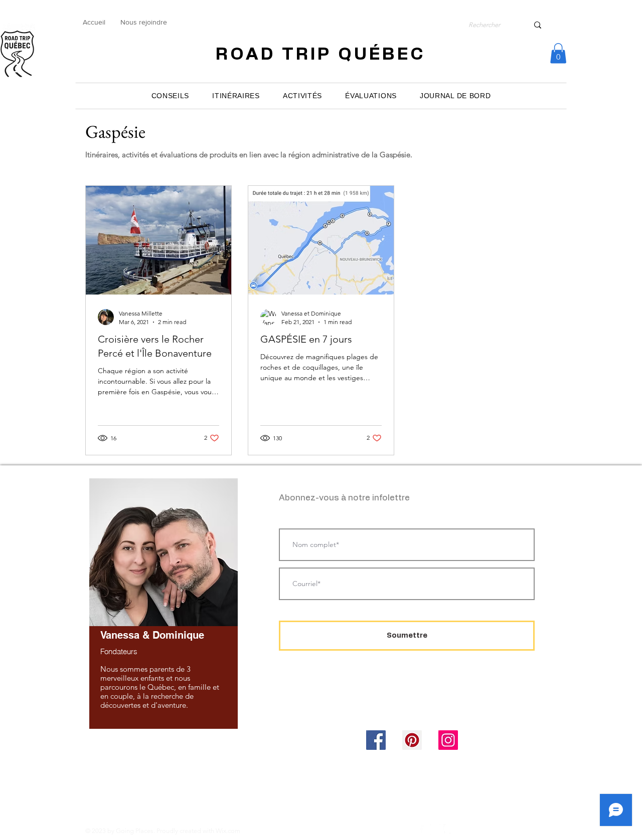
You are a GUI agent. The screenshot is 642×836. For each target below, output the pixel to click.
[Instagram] (448, 740)
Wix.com (228, 830)
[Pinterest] (412, 740)
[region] (163, 602)
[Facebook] (376, 740)
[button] (558, 53)
